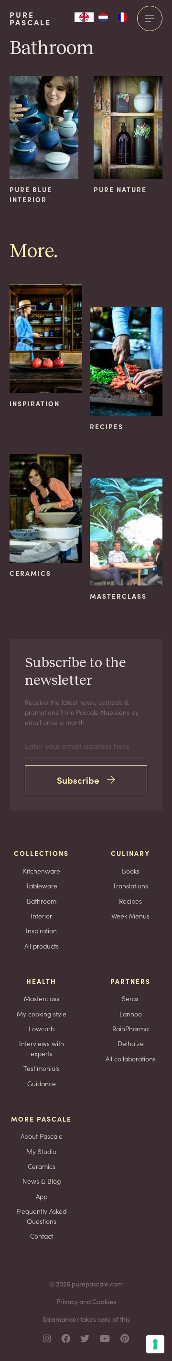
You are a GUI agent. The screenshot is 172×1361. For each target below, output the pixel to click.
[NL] (103, 17)
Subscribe (78, 779)
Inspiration (41, 930)
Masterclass (41, 998)
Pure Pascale (30, 18)
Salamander (61, 1319)
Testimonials (41, 1068)
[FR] (122, 17)
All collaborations (131, 1058)
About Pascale (42, 1136)
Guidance (41, 1083)
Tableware (41, 885)
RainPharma (130, 1028)
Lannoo (130, 1013)
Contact (41, 1236)
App (41, 1196)
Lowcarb (41, 1028)
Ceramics (41, 1166)
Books (131, 870)
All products (41, 946)
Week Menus (130, 915)
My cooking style (41, 1013)
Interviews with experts (41, 1048)
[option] (103, 17)
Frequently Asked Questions (41, 1216)
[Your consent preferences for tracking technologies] (155, 1344)
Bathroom (41, 901)
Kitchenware (41, 870)
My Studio (41, 1151)
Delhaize (131, 1043)
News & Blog (41, 1181)
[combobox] (84, 17)
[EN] (84, 17)
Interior (41, 915)
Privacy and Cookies (86, 1301)
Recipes (130, 901)
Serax (130, 998)
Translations (130, 885)
